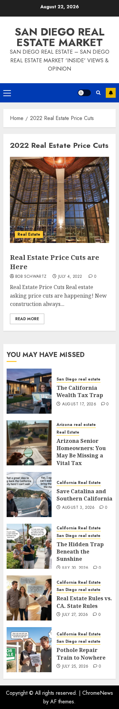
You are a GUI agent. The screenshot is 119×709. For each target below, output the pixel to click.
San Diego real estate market (59, 37)
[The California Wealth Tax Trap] (29, 391)
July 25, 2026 (75, 666)
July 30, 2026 (75, 568)
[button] (7, 93)
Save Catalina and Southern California (84, 495)
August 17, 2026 (79, 404)
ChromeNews (97, 693)
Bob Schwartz (30, 276)
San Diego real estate (78, 379)
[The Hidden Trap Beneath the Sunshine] (29, 546)
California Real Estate (79, 483)
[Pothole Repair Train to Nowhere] (29, 649)
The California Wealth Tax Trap (80, 391)
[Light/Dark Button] (84, 92)
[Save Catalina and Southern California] (29, 494)
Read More (27, 319)
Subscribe (111, 93)
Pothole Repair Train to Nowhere (81, 653)
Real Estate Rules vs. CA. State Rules (84, 602)
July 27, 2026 (75, 615)
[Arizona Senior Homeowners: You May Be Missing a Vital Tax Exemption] (29, 442)
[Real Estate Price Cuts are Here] (59, 200)
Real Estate (29, 234)
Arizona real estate (76, 425)
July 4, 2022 (70, 276)
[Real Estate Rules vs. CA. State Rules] (29, 597)
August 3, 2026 (78, 507)
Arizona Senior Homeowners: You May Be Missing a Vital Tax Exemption (81, 455)
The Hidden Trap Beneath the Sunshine (80, 552)
